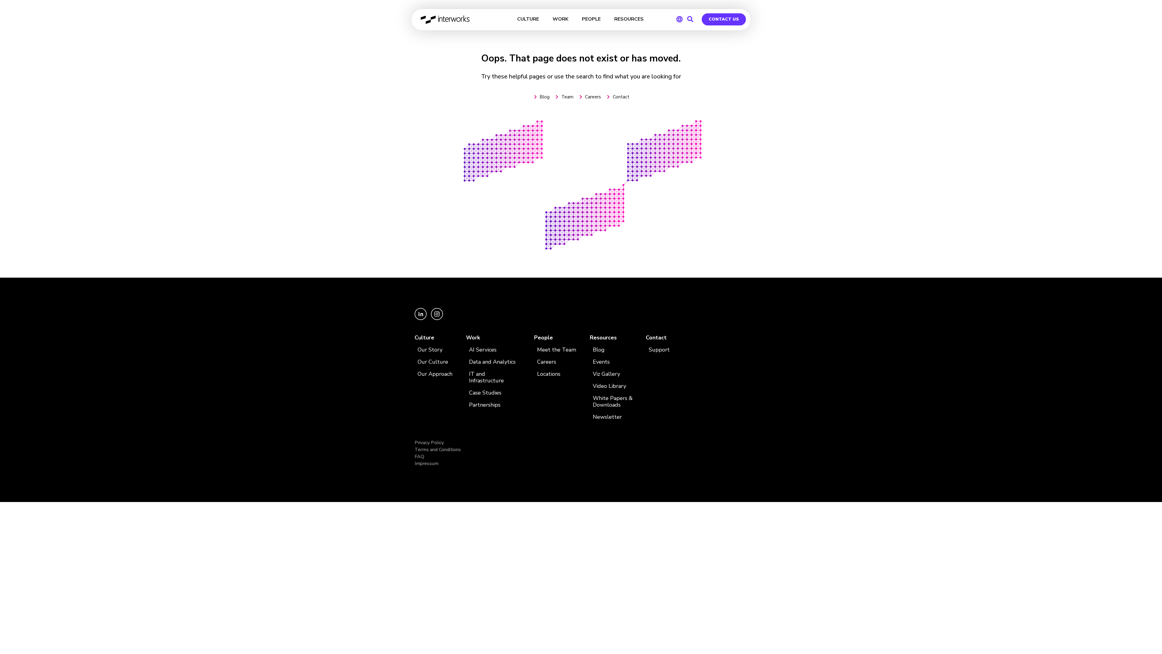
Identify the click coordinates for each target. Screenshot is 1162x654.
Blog (599, 349)
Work (473, 337)
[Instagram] (437, 318)
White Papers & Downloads (613, 401)
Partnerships (485, 404)
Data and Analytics (492, 361)
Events (601, 361)
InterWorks (446, 19)
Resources (603, 337)
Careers (546, 361)
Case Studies (485, 392)
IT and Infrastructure (486, 377)
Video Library (609, 386)
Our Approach (435, 374)
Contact (656, 337)
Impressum (426, 463)
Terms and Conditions (438, 449)
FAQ (419, 456)
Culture (424, 337)
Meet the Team (556, 349)
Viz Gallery (606, 374)
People (543, 337)
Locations (548, 374)
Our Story (430, 349)
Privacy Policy (429, 442)
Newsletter (607, 417)
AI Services (483, 349)
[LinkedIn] (421, 318)
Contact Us (724, 19)
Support (659, 349)
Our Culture (433, 361)
